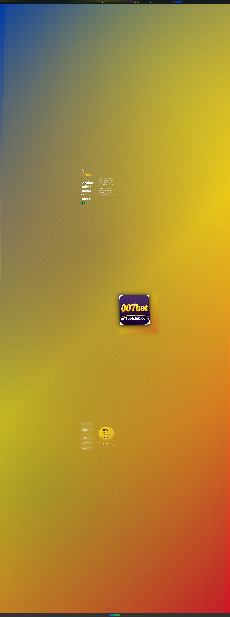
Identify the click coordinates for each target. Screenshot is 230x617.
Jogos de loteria (84, 2)
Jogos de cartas (94, 2)
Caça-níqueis (104, 2)
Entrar (164, 2)
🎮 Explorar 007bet (105, 444)
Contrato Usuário (122, 2)
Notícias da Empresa (148, 2)
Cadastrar (178, 2)
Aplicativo (157, 2)
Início (76, 2)
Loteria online (113, 2)
